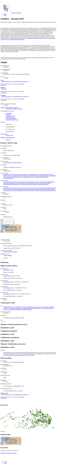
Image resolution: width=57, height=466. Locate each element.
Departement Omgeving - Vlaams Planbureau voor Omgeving (15, 81)
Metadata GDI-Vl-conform (12, 119)
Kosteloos (8, 114)
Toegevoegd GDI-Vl (10, 116)
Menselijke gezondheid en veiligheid (14, 108)
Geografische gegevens (11, 118)
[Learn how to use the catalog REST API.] (3, 464)
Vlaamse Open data (10, 117)
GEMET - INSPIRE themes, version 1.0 (9, 107)
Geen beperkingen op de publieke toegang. (12, 162)
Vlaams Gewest (9, 135)
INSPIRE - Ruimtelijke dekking (8, 137)
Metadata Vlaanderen (16, 12)
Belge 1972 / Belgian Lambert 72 (10, 251)
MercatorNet (4, 89)
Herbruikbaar (9, 113)
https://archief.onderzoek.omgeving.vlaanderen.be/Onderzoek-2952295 (19, 355)
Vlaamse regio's (4, 134)
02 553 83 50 (3, 85)
